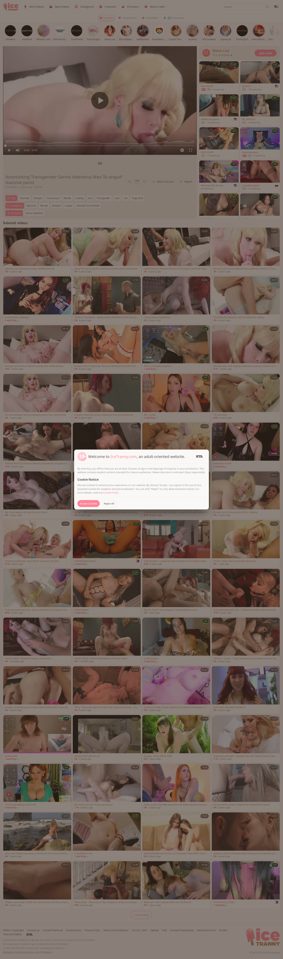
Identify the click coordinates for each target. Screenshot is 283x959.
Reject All (109, 503)
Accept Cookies (88, 503)
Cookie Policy (111, 492)
